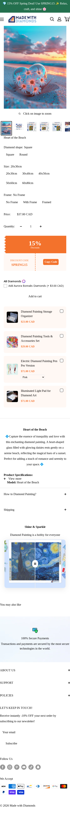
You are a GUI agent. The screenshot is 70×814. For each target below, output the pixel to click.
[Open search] (52, 19)
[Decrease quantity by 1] (21, 226)
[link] (12, 317)
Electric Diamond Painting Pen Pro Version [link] (39, 363)
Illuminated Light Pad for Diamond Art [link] (36, 393)
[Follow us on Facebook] (2, 767)
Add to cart (35, 296)
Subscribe (11, 743)
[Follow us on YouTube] (24, 767)
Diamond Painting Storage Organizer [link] (36, 314)
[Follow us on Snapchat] (38, 767)
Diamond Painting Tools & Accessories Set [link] (37, 338)
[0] (67, 19)
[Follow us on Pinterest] (16, 767)
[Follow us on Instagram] (9, 767)
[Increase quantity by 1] (41, 226)
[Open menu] (2, 19)
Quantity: (9, 226)
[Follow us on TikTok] (31, 767)
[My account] (59, 19)
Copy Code (51, 261)
